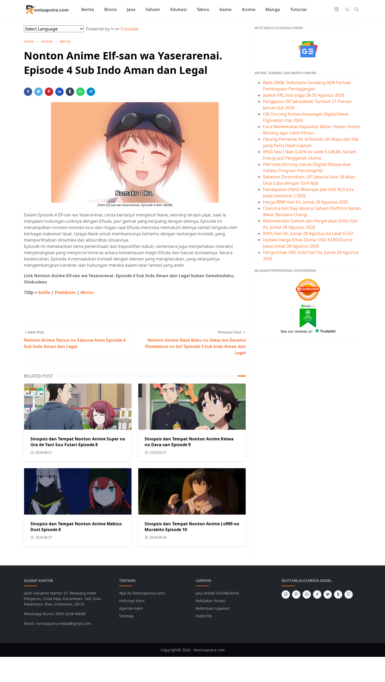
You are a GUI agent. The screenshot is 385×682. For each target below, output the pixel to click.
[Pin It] (49, 92)
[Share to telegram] (91, 92)
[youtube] (306, 594)
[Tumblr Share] (70, 92)
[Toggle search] (356, 9)
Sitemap (126, 615)
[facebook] (317, 594)
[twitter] (327, 594)
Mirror (87, 292)
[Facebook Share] (28, 92)
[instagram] (336, 9)
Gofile (44, 292)
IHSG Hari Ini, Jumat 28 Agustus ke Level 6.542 (308, 233)
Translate (129, 29)
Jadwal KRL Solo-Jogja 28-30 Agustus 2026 (303, 95)
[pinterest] (296, 594)
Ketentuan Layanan (213, 608)
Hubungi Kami (132, 600)
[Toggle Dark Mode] (347, 9)
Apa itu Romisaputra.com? (142, 593)
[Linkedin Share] (59, 92)
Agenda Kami (131, 608)
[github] (348, 594)
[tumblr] (338, 594)
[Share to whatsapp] (80, 92)
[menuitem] (87, 9)
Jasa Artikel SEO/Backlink (217, 593)
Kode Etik (204, 615)
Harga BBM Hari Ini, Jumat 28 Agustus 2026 (305, 202)
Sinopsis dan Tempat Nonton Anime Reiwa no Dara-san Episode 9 (189, 442)
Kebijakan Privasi (211, 600)
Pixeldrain (66, 292)
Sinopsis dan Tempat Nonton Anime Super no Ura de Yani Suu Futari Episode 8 (77, 442)
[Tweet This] (38, 92)
